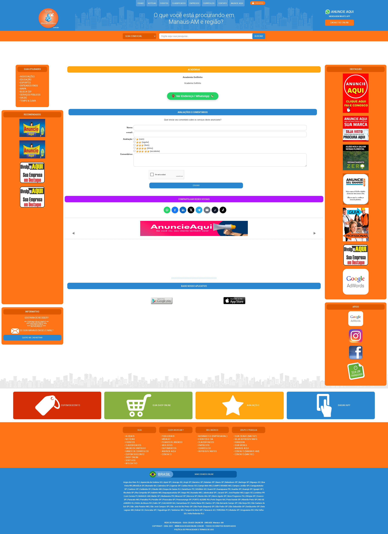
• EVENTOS (129, 442)
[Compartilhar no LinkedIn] (183, 210)
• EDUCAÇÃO (25, 79)
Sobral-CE (139, 510)
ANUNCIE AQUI (237, 3)
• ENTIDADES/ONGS (28, 85)
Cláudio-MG (157, 489)
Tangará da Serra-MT (194, 510)
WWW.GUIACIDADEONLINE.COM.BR (189, 526)
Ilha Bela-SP (129, 493)
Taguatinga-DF (164, 510)
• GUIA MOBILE (240, 445)
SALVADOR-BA (168, 503)
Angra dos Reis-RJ (131, 482)
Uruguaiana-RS (247, 510)
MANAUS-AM (144, 496)
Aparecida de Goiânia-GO (151, 482)
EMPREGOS (194, 3)
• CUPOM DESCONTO (134, 454)
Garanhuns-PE (188, 489)
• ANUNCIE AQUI (168, 451)
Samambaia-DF (183, 503)
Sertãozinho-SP (252, 507)
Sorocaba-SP (150, 510)
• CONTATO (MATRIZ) (243, 454)
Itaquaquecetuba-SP (171, 493)
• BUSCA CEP (25, 91)
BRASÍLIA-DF (138, 486)
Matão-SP (155, 496)
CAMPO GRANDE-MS (222, 486)
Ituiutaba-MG (196, 493)
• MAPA (22, 88)
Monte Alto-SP (204, 496)
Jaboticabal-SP (209, 493)
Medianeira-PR (167, 496)
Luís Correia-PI (131, 496)
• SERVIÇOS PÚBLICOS (29, 94)
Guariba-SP (236, 489)
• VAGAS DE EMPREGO (135, 448)
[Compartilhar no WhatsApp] (167, 210)
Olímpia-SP (250, 496)
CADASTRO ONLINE (339, 22)
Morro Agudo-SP (219, 496)
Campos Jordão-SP (240, 486)
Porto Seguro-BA (218, 500)
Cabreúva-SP (163, 486)
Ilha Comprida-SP (142, 493)
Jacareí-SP (222, 493)
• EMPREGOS (203, 445)
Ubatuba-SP (234, 510)
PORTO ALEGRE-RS (201, 500)
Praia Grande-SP (233, 500)
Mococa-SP (192, 496)
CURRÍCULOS (208, 3)
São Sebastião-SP (237, 507)
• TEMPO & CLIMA (27, 101)
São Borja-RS (244, 503)
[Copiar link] (215, 210)
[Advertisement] (194, 51)
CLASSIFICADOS (179, 3)
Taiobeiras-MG (177, 510)
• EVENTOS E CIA (205, 439)
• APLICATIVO (130, 463)
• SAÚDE (23, 98)
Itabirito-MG (156, 493)
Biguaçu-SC (255, 482)
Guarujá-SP (247, 489)
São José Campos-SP (159, 507)
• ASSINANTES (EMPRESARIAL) (212, 436)
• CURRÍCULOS (204, 448)
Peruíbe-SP (156, 500)
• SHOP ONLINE (131, 457)
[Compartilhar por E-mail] (207, 210)
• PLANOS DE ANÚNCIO (171, 442)
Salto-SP (157, 503)
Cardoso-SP (133, 489)
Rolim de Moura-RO (143, 503)
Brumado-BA (151, 486)
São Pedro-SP (222, 507)
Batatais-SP (209, 482)
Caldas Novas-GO (189, 486)
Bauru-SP (220, 482)
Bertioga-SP (244, 482)
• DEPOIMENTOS (168, 448)
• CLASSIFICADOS (132, 445)
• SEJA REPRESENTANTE (245, 439)
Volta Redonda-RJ (195, 514)
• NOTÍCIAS (129, 439)
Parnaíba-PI (145, 500)
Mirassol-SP (180, 496)
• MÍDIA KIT (166, 439)
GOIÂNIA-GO (201, 489)
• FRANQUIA (239, 442)
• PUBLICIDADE (168, 436)
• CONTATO (166, 454)
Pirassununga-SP (183, 500)
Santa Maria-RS (197, 503)
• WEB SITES (166, 445)
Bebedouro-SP (231, 482)
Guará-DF (212, 489)
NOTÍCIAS (152, 3)
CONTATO (222, 3)
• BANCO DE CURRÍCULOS (136, 451)
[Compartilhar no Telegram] (199, 210)
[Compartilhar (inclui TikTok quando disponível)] (223, 210)
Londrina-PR (259, 493)
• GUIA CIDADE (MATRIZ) (245, 436)
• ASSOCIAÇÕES (27, 76)
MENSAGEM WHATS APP (339, 16)
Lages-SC (248, 493)
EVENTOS (164, 3)
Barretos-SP (198, 482)
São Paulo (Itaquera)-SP (204, 507)
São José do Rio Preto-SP (181, 507)
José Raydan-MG (236, 493)
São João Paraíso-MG (139, 507)
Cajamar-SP (175, 486)
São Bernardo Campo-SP (226, 503)
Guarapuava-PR (223, 489)
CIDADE (140, 3)
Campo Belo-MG (205, 486)
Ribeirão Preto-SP (249, 500)
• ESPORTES (25, 82)
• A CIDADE (129, 436)
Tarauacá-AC (209, 510)
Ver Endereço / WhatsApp (192, 96)
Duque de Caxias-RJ (172, 489)
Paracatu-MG (133, 500)
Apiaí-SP (167, 482)
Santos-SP (210, 503)
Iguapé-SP (258, 489)
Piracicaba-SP (169, 500)
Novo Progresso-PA (236, 496)
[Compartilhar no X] (191, 210)
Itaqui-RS (185, 493)
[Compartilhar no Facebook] (175, 210)
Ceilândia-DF (145, 489)
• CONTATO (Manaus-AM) (246, 451)
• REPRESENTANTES (207, 451)
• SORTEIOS (129, 460)
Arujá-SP (187, 482)
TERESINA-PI (222, 510)
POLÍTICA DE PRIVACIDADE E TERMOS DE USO (194, 530)
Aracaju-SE (177, 482)
